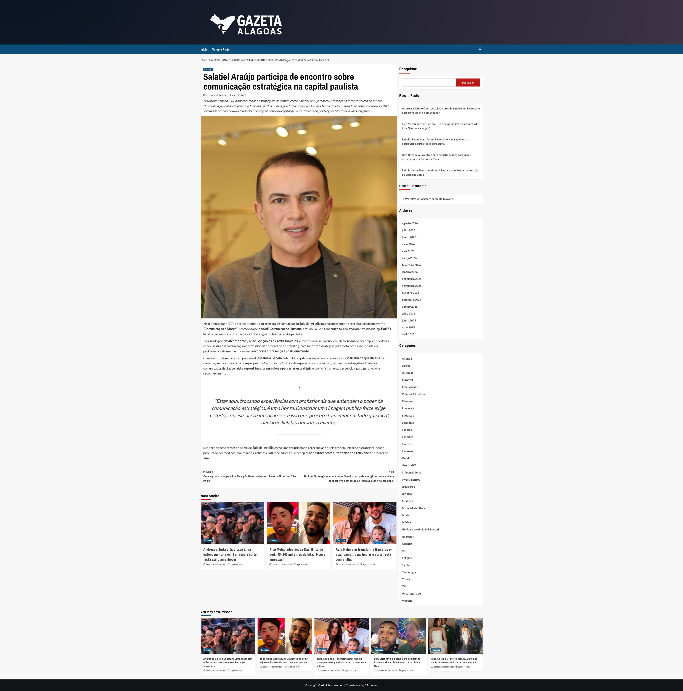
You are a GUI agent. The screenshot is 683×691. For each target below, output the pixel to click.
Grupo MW (409, 465)
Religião (407, 557)
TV (404, 586)
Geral (405, 458)
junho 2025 (409, 320)
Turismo (407, 579)
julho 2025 (408, 313)
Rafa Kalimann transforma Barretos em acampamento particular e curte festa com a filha (364, 554)
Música (406, 522)
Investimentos (411, 479)
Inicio (204, 49)
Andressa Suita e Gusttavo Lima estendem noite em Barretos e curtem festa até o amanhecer (231, 554)
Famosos (208, 69)
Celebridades (410, 387)
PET (404, 550)
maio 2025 (408, 327)
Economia (408, 408)
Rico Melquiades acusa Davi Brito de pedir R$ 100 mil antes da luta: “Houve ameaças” (297, 554)
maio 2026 (408, 244)
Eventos (407, 444)
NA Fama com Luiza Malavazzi (420, 529)
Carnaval (407, 379)
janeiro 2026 (410, 271)
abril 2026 (408, 251)
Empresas (408, 422)
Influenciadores (412, 472)
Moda (405, 515)
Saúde (406, 565)
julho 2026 (408, 230)
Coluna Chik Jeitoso (414, 394)
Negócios (408, 536)
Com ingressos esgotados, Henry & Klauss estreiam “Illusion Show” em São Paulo (249, 476)
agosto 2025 (410, 306)
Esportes (407, 436)
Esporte (407, 429)
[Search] (480, 49)
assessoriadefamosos (216, 95)
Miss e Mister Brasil (414, 508)
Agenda (407, 358)
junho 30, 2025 (239, 95)
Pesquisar (408, 69)
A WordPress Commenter (418, 198)
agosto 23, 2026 (236, 564)
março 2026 (409, 258)
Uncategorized (411, 593)
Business (407, 372)
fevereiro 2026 (411, 264)
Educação (408, 415)
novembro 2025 (412, 285)
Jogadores (408, 486)
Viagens (407, 600)
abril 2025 (408, 334)
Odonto (407, 543)
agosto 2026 (410, 223)
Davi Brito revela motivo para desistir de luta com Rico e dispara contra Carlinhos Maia (436, 157)
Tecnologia (409, 572)
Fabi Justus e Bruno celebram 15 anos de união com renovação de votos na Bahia (440, 172)
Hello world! (446, 198)
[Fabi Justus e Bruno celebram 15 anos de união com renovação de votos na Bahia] (455, 636)
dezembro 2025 (412, 278)
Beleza (406, 365)
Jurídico (407, 493)
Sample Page (221, 49)
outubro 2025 (410, 292)
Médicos (407, 500)
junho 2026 (409, 237)
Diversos (407, 401)
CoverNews (353, 685)
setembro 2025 (411, 299)
